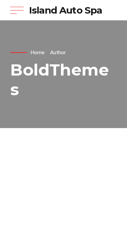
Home (37, 52)
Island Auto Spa (65, 10)
